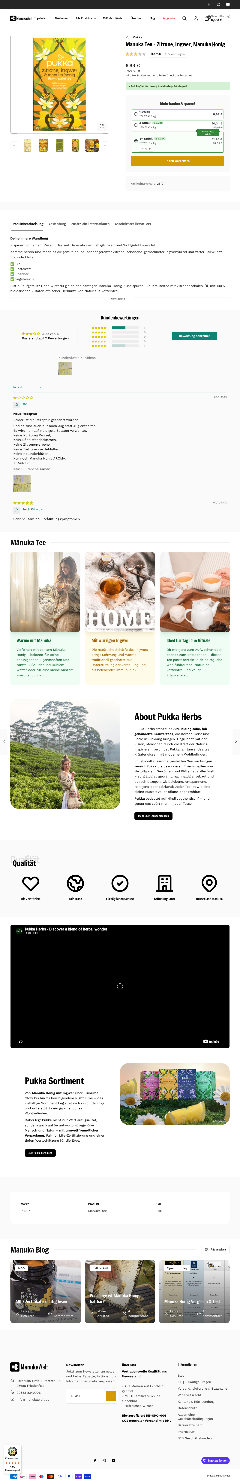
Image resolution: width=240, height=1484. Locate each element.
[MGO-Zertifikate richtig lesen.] (45, 1292)
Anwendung (57, 224)
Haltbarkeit (100, 1268)
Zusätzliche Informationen (90, 224)
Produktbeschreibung (27, 224)
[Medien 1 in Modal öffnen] (59, 84)
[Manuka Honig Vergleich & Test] (194, 1292)
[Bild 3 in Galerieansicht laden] (59, 145)
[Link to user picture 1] (22, 484)
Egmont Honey (177, 1268)
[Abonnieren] (111, 1396)
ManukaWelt (223, 1475)
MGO (21, 1268)
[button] (85, 18)
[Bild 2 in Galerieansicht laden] (43, 145)
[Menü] (19, 1447)
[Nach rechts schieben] (105, 145)
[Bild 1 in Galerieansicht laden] (27, 145)
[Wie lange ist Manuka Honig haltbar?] (120, 1292)
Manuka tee (97, 1211)
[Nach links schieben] (14, 145)
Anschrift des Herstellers (133, 224)
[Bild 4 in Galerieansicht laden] (75, 145)
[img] (23, 398)
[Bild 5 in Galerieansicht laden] (92, 145)
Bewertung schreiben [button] (195, 336)
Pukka (134, 37)
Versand (146, 75)
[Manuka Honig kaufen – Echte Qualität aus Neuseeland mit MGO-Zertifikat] (29, 1370)
